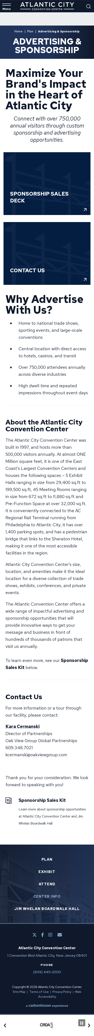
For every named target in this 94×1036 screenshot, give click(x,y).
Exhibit (47, 872)
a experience (47, 1005)
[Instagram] (50, 935)
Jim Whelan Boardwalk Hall (47, 909)
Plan (30, 31)
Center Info (47, 896)
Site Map (19, 992)
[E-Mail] (59, 935)
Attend (47, 884)
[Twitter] (34, 935)
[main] (47, 428)
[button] (5, 1025)
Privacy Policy (61, 992)
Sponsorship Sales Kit (42, 800)
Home (18, 31)
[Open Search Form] (88, 6)
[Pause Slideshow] (81, 1022)
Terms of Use (39, 992)
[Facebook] (42, 935)
